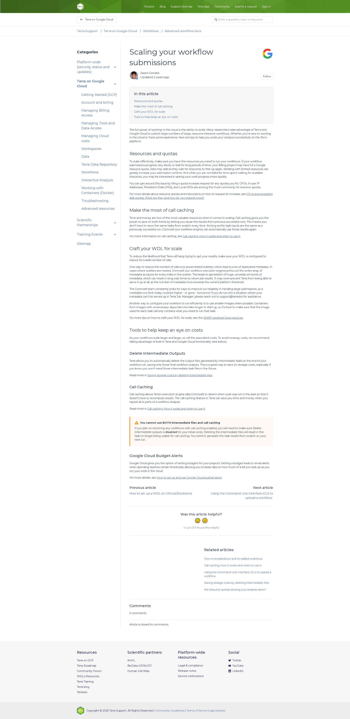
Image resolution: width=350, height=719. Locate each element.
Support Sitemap (181, 6)
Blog (163, 6)
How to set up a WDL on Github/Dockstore (160, 493)
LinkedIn (238, 671)
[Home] (80, 6)
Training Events (90, 235)
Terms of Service (197, 710)
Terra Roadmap (86, 665)
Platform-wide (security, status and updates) (93, 67)
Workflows (151, 31)
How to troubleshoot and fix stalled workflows (233, 558)
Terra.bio (149, 6)
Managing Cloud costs (95, 138)
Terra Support (87, 31)
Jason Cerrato (150, 73)
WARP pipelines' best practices (223, 317)
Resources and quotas (148, 101)
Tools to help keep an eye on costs (156, 117)
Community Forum (89, 671)
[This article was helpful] (197, 521)
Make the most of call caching (153, 106)
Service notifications (191, 676)
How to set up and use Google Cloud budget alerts (189, 477)
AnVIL (131, 660)
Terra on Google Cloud (120, 31)
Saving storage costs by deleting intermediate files (179, 375)
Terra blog (83, 687)
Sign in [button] (266, 6)
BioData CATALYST (139, 665)
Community (222, 6)
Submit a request (246, 6)
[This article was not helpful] (204, 521)
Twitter (236, 660)
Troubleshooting (94, 201)
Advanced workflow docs (183, 31)
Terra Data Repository (99, 165)
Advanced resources (98, 209)
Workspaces (91, 149)
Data (85, 157)
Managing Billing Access (95, 113)
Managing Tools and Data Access (98, 125)
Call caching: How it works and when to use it (211, 236)
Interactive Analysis (97, 180)
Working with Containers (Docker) (97, 190)
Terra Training (85, 681)
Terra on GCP (85, 660)
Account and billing (97, 103)
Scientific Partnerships (87, 222)
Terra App (203, 6)
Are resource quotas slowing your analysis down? (235, 589)
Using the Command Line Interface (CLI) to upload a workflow (237, 574)
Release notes (187, 670)
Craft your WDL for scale (149, 111)
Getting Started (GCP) (99, 95)
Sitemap (84, 244)
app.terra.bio (217, 710)
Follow (267, 76)
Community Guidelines (169, 710)
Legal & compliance (190, 665)
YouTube (238, 665)
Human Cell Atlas (138, 671)
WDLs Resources (88, 676)
